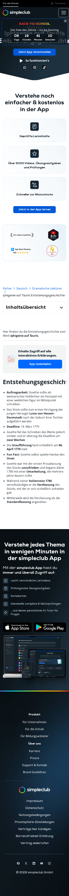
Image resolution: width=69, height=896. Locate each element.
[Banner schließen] (65, 21)
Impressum (34, 801)
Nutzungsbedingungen (34, 815)
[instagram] (34, 67)
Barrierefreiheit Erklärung (34, 836)
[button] (58, 3)
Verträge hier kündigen (34, 829)
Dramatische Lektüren (47, 288)
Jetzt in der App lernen (34, 209)
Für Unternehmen (34, 722)
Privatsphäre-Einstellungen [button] (34, 822)
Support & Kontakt (34, 765)
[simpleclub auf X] (26, 863)
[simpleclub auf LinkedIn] (34, 863)
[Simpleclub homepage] (16, 13)
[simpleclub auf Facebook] (18, 863)
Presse (34, 758)
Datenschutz (34, 808)
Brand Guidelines (34, 772)
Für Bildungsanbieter (34, 736)
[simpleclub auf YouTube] (41, 863)
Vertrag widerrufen (35, 843)
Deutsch (22, 288)
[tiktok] (24, 67)
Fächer (7, 288)
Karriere (34, 751)
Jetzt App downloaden (34, 52)
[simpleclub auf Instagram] (49, 863)
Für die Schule (10, 3)
